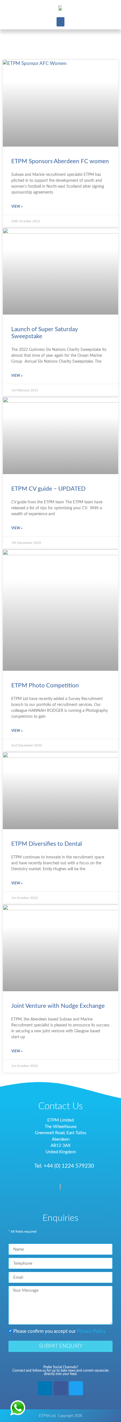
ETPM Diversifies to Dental (46, 844)
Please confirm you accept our (59, 1331)
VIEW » (17, 206)
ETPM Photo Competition (45, 685)
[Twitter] (76, 1388)
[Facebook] (60, 1388)
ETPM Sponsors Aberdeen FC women (60, 161)
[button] (60, 21)
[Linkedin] (45, 1388)
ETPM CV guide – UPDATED (48, 489)
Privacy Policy (91, 1331)
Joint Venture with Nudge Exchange (58, 1006)
